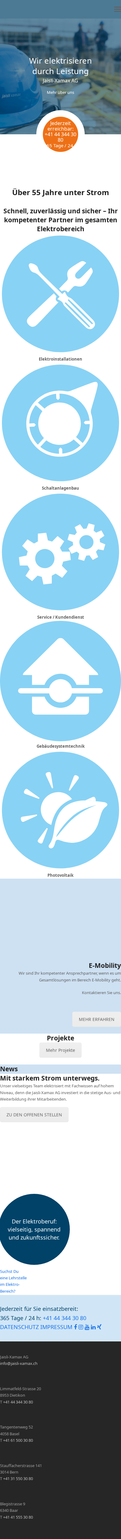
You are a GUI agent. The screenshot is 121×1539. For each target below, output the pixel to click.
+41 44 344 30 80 (60, 137)
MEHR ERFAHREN (96, 1019)
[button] (117, 9)
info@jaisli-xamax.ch (19, 1363)
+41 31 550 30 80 (18, 1479)
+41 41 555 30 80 (18, 1517)
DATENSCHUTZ (19, 1327)
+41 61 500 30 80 (18, 1440)
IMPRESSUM (56, 1327)
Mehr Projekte (60, 1050)
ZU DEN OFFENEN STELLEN (34, 1115)
